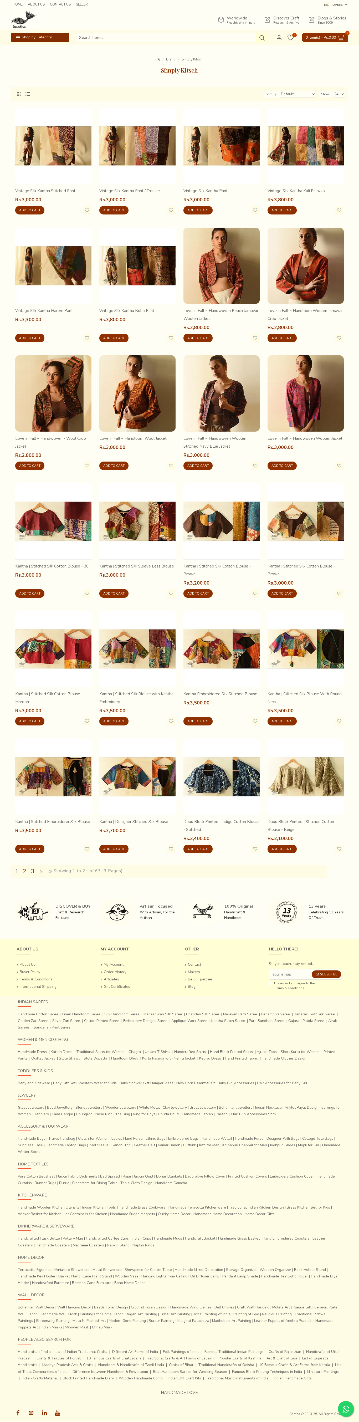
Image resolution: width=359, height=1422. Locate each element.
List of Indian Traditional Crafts (81, 1351)
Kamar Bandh (169, 1145)
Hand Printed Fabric (241, 1058)
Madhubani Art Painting (231, 1320)
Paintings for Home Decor (101, 1314)
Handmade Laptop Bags (66, 1145)
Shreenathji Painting (53, 1320)
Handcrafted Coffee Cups (107, 1238)
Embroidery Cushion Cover (292, 1176)
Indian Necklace (268, 1107)
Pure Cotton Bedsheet (36, 1176)
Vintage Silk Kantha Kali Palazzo (296, 190)
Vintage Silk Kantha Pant (205, 190)
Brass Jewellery (203, 1107)
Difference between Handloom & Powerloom (110, 1371)
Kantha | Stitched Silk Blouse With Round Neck (305, 697)
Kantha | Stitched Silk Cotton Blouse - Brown (217, 570)
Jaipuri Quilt (143, 1176)
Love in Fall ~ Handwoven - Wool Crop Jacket (50, 442)
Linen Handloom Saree (81, 1014)
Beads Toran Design (111, 1307)
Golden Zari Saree (33, 1020)
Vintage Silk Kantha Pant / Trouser (129, 190)
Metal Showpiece (107, 1269)
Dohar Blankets (169, 1176)
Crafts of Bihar (181, 1364)
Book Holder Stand (310, 1269)
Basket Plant (69, 1276)
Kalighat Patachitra (193, 1320)
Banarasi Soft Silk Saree (314, 1014)
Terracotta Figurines (35, 1269)
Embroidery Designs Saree (145, 1020)
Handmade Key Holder (36, 1276)
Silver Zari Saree (66, 1020)
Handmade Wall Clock (58, 1314)
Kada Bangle (62, 1114)
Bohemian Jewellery (235, 1107)
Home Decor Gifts (259, 1213)
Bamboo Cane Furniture (91, 1282)
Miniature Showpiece (72, 1269)
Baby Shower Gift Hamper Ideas (146, 1083)
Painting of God (246, 1314)
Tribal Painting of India (211, 1314)
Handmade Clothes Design (284, 1058)
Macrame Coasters (88, 1245)
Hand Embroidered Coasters (286, 1238)
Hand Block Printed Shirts (231, 1051)
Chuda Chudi (169, 1114)
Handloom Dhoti (124, 1058)
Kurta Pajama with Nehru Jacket (168, 1058)
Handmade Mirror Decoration (199, 1269)
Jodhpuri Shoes (282, 1145)
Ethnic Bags (155, 1138)
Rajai (127, 1176)
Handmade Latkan (197, 1114)
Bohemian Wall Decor (36, 1307)
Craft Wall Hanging (253, 1307)
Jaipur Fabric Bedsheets (77, 1176)
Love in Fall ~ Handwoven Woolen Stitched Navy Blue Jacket (214, 442)
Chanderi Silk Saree (202, 1014)
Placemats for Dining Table (94, 1182)
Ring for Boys (144, 1114)
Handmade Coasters (53, 1245)
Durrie (64, 1182)
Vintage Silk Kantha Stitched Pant (45, 190)
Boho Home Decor (129, 1282)
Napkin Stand (118, 1245)
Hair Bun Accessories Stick (253, 1114)
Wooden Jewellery (120, 1107)
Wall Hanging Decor (74, 1307)
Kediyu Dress (210, 1058)
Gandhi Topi (121, 1145)
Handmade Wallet (217, 1138)
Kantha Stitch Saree (228, 1020)
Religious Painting (277, 1314)
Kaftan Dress (62, 1051)
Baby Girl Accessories (236, 1083)
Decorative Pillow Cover (205, 1176)
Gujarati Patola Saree (306, 1020)
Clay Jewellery (175, 1107)
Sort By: (271, 94)
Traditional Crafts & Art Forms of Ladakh (180, 1358)
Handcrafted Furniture (50, 1282)
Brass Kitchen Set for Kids (308, 1207)
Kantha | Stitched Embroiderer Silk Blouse (52, 821)
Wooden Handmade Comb (141, 1378)
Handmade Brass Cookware (142, 1207)
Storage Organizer (241, 1269)
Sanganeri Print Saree (52, 1027)
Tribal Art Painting (175, 1314)
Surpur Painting (162, 1320)
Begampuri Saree (275, 1014)
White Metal (149, 1107)
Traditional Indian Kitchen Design (256, 1207)
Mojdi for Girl (308, 1145)
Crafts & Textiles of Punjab (59, 1358)
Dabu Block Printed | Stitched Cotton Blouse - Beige (301, 825)
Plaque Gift (302, 1307)
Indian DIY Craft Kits (184, 1378)
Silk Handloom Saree (122, 1014)
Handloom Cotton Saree (38, 1014)
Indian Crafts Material (40, 1378)
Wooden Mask (77, 1327)
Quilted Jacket (43, 1058)
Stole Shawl (69, 1058)
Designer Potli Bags (282, 1138)
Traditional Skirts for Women (100, 1051)
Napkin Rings (143, 1245)
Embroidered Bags (183, 1138)
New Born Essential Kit (195, 1083)
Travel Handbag (61, 1138)
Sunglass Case (30, 1145)
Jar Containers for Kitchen (85, 1213)
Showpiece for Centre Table (148, 1269)
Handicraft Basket (200, 1238)
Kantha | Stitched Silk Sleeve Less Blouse (136, 566)
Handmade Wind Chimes (191, 1307)
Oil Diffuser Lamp (204, 1276)
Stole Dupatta (95, 1058)
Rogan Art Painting (141, 1314)
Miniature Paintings (323, 1371)
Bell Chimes (224, 1307)
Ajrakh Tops (267, 1051)
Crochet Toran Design (149, 1307)
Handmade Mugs (168, 1238)
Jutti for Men (209, 1145)
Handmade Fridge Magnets (132, 1213)
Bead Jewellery (60, 1107)
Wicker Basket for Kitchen (39, 1213)
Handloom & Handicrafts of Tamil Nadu (131, 1364)
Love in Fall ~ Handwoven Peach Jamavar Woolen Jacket (220, 314)
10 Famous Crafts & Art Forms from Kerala (294, 1364)
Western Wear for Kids (97, 1083)
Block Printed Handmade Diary (88, 1378)
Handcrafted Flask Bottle (39, 1238)
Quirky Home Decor (174, 1213)
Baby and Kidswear (34, 1083)
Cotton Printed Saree (101, 1020)
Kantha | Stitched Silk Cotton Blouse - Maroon (49, 697)
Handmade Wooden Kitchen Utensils (48, 1207)
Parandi (222, 1114)
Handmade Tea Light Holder (284, 1276)
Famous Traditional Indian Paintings (234, 1351)
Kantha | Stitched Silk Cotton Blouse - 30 (52, 566)
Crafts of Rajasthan (285, 1351)
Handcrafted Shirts (190, 1051)
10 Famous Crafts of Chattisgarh (113, 1358)
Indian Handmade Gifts (293, 1378)
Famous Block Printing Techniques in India (267, 1371)
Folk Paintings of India (181, 1351)
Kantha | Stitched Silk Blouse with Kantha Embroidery (136, 697)
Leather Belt (144, 1145)
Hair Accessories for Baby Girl (282, 1083)
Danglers (41, 1114)
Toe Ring (122, 1114)
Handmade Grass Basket (239, 1238)
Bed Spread (110, 1176)
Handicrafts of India (34, 1351)
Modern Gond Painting (127, 1320)
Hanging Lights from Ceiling (164, 1276)
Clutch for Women (93, 1138)
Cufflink (189, 1145)
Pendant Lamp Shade (240, 1276)
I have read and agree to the (294, 985)
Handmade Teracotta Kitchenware (197, 1207)
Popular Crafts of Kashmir (240, 1358)
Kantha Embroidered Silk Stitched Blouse (220, 694)
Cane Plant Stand (97, 1276)
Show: (325, 94)
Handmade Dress (32, 1051)
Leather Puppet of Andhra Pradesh (283, 1320)
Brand (171, 59)
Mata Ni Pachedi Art (89, 1320)
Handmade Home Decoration (217, 1213)
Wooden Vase (127, 1276)
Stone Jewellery (88, 1107)
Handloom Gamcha (171, 1182)
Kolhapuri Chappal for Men (244, 1145)
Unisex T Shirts (157, 1051)
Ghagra (135, 1051)
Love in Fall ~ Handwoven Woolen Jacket (305, 438)
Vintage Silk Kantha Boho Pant (126, 310)
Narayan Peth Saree (240, 1014)
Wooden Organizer (275, 1269)
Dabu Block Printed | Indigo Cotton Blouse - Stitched (221, 825)
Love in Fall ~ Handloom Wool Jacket (133, 438)
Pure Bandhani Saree (266, 1020)
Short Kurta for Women (300, 1051)
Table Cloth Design (136, 1182)
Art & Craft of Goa (281, 1358)
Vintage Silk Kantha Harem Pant (44, 310)
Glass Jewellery (31, 1107)
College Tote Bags (317, 1138)
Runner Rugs (45, 1182)
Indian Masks (51, 1327)
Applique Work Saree (189, 1020)
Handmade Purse (249, 1138)
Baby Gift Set (64, 1083)
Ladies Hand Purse (127, 1138)
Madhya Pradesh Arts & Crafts (67, 1364)
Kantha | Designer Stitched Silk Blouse (133, 821)
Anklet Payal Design (302, 1107)
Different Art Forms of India (135, 1351)
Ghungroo (84, 1114)
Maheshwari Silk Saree (162, 1014)
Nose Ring (103, 1114)
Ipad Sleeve (99, 1145)
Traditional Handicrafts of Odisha (226, 1364)
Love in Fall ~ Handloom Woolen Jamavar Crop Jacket (305, 314)
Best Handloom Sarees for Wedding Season (190, 1371)
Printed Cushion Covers (247, 1176)
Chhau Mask (102, 1327)
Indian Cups (141, 1238)
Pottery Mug (73, 1238)
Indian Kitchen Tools (99, 1207)
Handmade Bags (31, 1138)
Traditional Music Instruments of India (237, 1378)
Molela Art (281, 1307)
